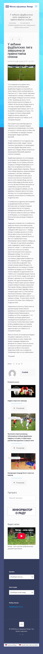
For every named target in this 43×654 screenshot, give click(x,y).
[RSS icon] (23, 634)
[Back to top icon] (21, 624)
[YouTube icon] (20, 634)
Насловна (12, 23)
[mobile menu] (36, 6)
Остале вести (25, 23)
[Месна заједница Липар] (22, 6)
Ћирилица (13, 607)
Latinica (20, 607)
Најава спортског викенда (17, 401)
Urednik (21, 61)
